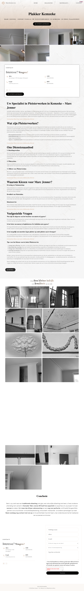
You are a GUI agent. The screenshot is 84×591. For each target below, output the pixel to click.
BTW (48, 81)
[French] (82, 1)
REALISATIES (49, 3)
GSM (48, 76)
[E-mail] (7, 82)
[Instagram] (10, 90)
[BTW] (45, 82)
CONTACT (79, 3)
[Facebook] (7, 90)
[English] (81, 1)
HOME (36, 3)
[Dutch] (80, 1)
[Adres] (7, 76)
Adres (10, 76)
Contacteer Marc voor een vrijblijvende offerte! (20, 119)
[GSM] (45, 76)
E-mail (10, 81)
